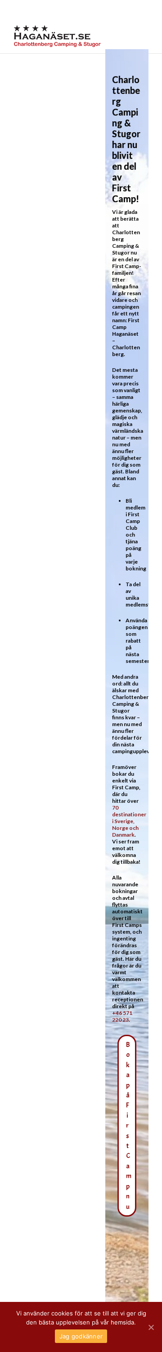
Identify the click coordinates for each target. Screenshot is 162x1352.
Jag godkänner (81, 1336)
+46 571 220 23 (122, 1016)
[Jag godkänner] (150, 1327)
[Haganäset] (57, 36)
